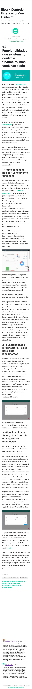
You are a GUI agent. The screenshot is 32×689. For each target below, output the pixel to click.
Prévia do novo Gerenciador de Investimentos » (11, 586)
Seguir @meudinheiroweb (16, 41)
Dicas (4, 577)
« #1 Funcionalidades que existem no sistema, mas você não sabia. (13, 582)
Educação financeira (13, 577)
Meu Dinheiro (16, 37)
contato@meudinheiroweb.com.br (16, 687)
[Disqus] (14, 617)
